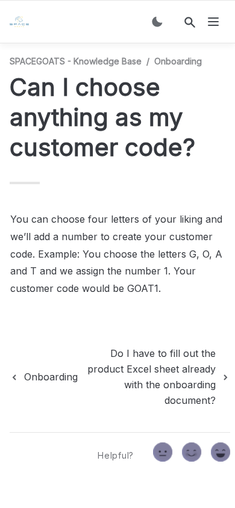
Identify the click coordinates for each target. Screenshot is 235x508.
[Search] (189, 22)
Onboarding (178, 61)
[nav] (213, 22)
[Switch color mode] (157, 21)
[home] (22, 21)
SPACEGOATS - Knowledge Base (76, 61)
